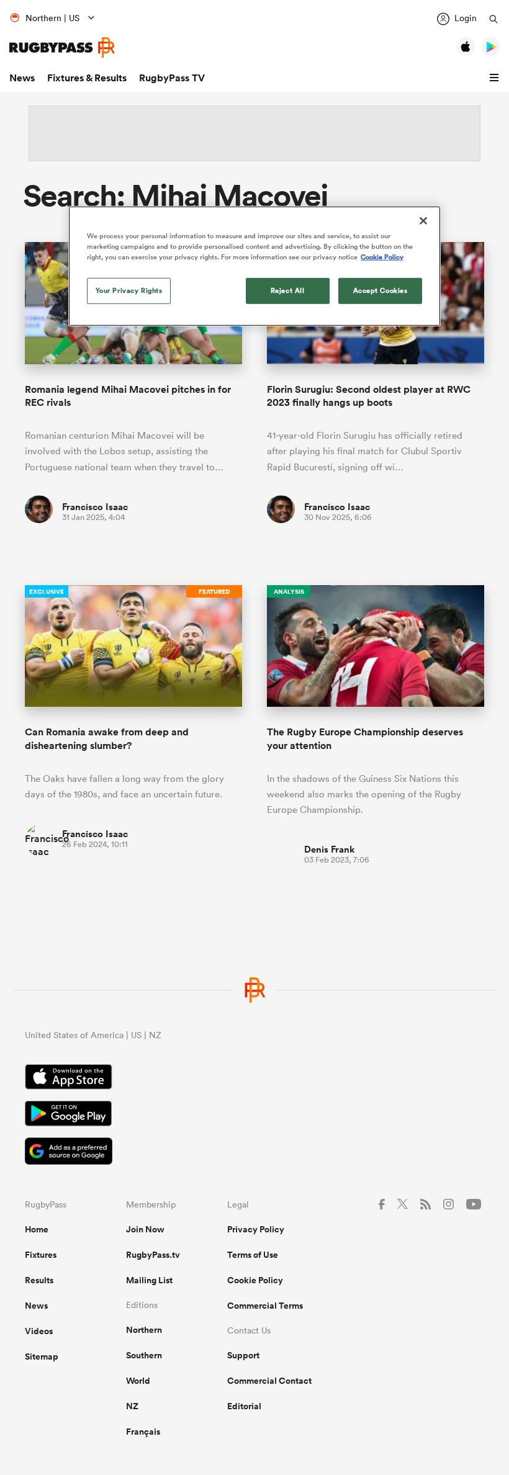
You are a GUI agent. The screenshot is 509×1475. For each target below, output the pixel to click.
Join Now (145, 1229)
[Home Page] (62, 47)
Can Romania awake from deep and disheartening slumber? (107, 738)
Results (39, 1280)
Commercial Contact (269, 1380)
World (138, 1380)
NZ (132, 1406)
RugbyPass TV (172, 77)
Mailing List (149, 1280)
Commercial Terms (265, 1305)
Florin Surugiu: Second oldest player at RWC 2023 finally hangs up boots (369, 396)
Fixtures (40, 1255)
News (22, 77)
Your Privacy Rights (129, 290)
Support (243, 1355)
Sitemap (41, 1356)
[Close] (423, 220)
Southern (144, 1355)
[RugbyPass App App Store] (254, 1078)
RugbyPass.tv (153, 1255)
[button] (496, 78)
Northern (144, 1330)
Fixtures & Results (87, 77)
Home (36, 1229)
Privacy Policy (255, 1229)
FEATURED (214, 591)
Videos (39, 1331)
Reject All (288, 290)
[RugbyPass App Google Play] (254, 1115)
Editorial (244, 1406)
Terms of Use (252, 1255)
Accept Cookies (380, 290)
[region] (254, 265)
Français (143, 1431)
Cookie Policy (255, 1280)
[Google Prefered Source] (254, 1152)
